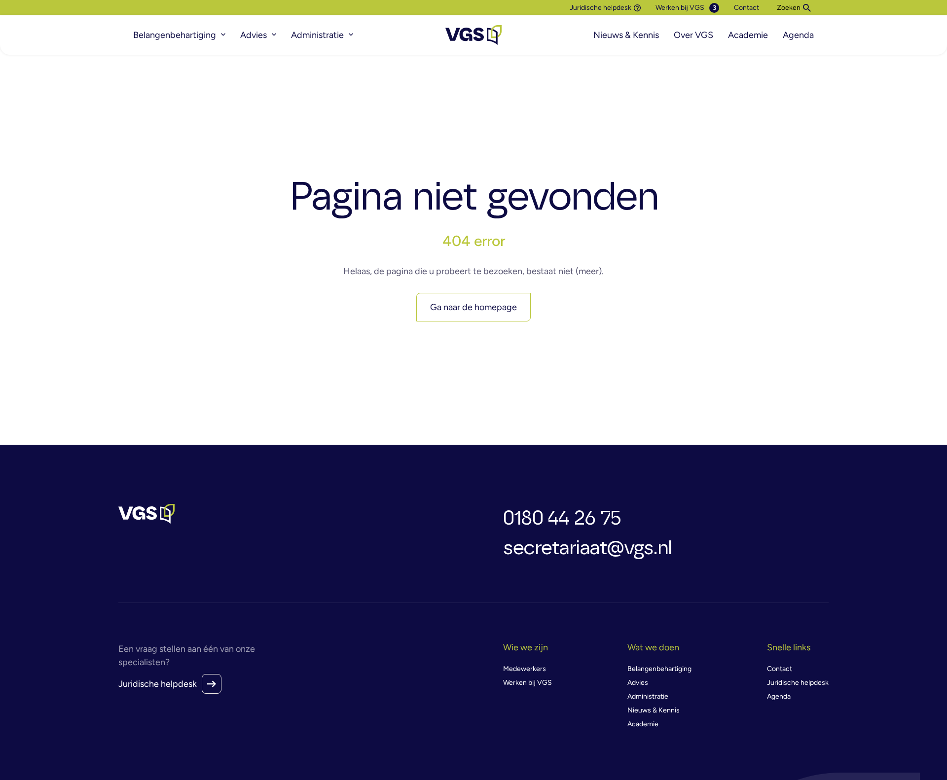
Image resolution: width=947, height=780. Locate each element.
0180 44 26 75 (562, 519)
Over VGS (693, 35)
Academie (748, 35)
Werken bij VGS (680, 7)
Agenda (798, 35)
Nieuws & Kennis (626, 35)
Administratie (317, 35)
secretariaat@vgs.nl (587, 548)
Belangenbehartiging (174, 35)
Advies (253, 35)
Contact (746, 7)
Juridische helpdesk (600, 7)
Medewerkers (524, 669)
